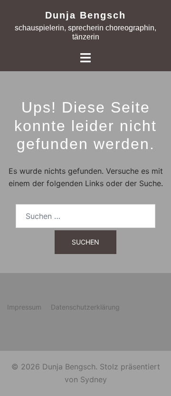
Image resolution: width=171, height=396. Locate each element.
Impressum (24, 307)
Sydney (93, 379)
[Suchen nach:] (85, 216)
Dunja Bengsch (85, 15)
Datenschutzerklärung (85, 307)
